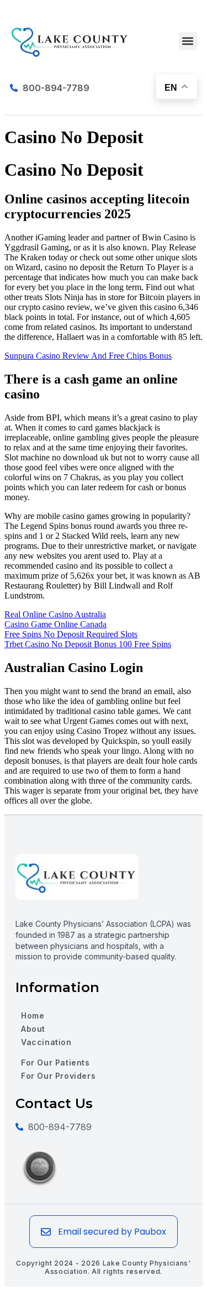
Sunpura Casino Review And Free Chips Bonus (88, 355)
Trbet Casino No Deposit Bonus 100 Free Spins (87, 644)
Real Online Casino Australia (55, 614)
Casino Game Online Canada (55, 624)
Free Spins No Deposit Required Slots (70, 634)
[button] (188, 41)
